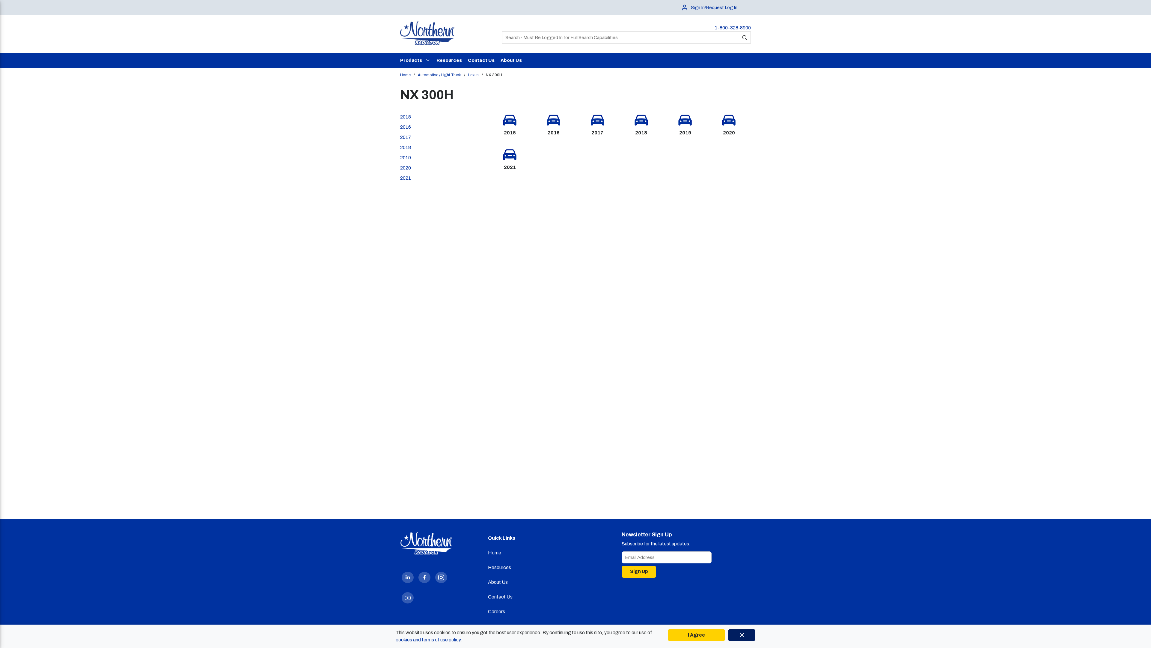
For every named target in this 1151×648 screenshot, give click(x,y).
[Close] (741, 635)
